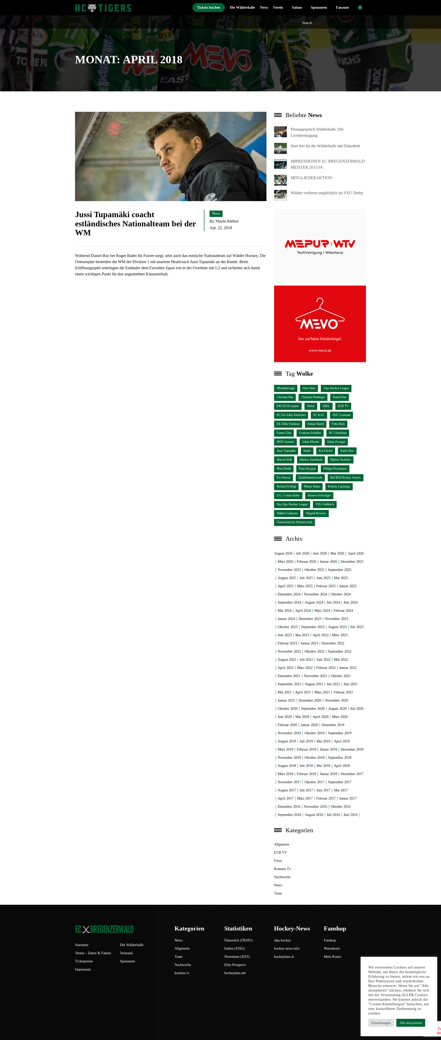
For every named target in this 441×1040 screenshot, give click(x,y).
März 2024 (322, 611)
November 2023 (336, 619)
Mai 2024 (284, 611)
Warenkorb (332, 948)
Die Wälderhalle (242, 7)
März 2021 (322, 692)
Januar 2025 (348, 586)
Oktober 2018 (314, 758)
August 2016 (314, 815)
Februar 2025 (326, 586)
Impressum (83, 969)
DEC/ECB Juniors (288, 406)
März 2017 (305, 798)
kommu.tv (282, 869)
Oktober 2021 (341, 676)
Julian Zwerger (336, 442)
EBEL (326, 406)
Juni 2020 (285, 717)
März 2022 (305, 668)
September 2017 (339, 782)
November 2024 (315, 594)
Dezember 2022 (333, 643)
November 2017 (289, 782)
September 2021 (289, 684)
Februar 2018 (306, 774)
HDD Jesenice (285, 442)
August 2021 (314, 684)
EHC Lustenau (341, 415)
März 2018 (285, 774)
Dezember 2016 (289, 807)
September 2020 (313, 709)
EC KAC (319, 415)
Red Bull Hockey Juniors (345, 477)
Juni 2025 (323, 578)
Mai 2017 (341, 790)
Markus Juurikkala (311, 459)
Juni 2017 (323, 790)
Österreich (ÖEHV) (238, 940)
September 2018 (339, 758)
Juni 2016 (351, 815)
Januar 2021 (286, 700)
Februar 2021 (343, 692)
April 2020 (320, 717)
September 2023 (313, 627)
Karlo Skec (347, 450)
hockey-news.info (287, 948)
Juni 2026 (320, 553)
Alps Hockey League (336, 388)
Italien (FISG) (234, 948)
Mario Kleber (227, 221)
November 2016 (315, 807)
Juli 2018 (306, 766)
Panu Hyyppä (307, 468)
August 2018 (287, 766)
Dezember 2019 (333, 725)
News (264, 7)
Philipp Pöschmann (335, 468)
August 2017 (287, 790)
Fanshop (330, 940)
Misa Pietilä (284, 468)
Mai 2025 (341, 578)
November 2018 (289, 758)
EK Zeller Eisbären (288, 424)
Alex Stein (309, 388)
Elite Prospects (235, 965)
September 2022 (339, 651)
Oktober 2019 (314, 733)
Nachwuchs (282, 877)
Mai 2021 (284, 692)
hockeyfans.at (284, 957)
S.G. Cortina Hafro (288, 495)
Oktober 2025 (314, 570)
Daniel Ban (339, 397)
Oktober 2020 (288, 709)
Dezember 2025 (352, 562)
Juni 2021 (351, 684)
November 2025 (289, 570)
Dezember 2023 (310, 619)
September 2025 (339, 570)
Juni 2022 (323, 660)
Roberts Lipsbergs (339, 486)
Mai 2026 (337, 553)
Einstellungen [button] (381, 1023)
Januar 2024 (286, 619)
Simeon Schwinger (319, 495)
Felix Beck (338, 424)
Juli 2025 (306, 578)
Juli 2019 (306, 741)
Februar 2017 (326, 798)
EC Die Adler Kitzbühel (291, 415)
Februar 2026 (306, 562)
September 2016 (289, 815)
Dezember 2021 (289, 676)
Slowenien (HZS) (237, 957)
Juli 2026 (302, 553)
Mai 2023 (302, 635)
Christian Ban (285, 397)
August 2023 (337, 627)
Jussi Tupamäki (286, 450)
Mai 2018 (323, 766)
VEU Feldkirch (324, 504)
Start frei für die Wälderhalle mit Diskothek (325, 146)
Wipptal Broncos (316, 513)
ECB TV (343, 406)
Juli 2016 (333, 815)
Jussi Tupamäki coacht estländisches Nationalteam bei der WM (135, 223)
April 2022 (285, 668)
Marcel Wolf (284, 459)
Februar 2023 (287, 643)
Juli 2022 (306, 660)
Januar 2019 (328, 749)
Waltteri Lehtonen (287, 513)
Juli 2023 (356, 627)
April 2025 (285, 586)
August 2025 (287, 578)
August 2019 (287, 741)
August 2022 (287, 660)
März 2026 (285, 562)
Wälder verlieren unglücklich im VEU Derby (327, 193)
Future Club (284, 433)
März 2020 (340, 717)
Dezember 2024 (289, 594)
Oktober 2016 (341, 807)
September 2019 (339, 733)
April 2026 (356, 553)
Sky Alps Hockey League (292, 504)
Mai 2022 (341, 660)
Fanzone (342, 7)
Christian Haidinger (313, 397)
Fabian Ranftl (316, 424)
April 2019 (342, 741)
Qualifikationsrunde (310, 477)
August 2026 (283, 553)
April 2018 (342, 766)
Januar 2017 (348, 798)
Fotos (278, 861)
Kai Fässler (326, 450)
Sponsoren (319, 7)
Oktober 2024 (341, 594)
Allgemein (281, 844)
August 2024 (314, 602)
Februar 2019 (306, 749)
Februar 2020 (287, 725)
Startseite (81, 945)
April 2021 (303, 692)
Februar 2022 (326, 668)
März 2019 (285, 749)
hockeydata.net (235, 973)
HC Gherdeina (338, 433)
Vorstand (126, 953)
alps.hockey (282, 940)
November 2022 (289, 651)
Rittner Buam (312, 486)
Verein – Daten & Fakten (93, 953)
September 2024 (289, 602)
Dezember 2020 (310, 700)
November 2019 (289, 733)
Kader (307, 450)
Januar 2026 (328, 562)
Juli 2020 (356, 709)
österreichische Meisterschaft (294, 522)
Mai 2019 (323, 741)
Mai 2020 (302, 717)
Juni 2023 (285, 635)
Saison (297, 7)
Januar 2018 (328, 774)
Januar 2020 (309, 725)
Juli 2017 (306, 790)
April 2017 (285, 798)
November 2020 (336, 700)
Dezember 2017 (352, 774)
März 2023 (340, 635)
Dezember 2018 (352, 749)
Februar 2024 (343, 611)
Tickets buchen (208, 7)
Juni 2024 (351, 602)
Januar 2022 (348, 668)
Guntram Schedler (310, 433)
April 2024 (303, 611)
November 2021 (315, 676)
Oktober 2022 (314, 651)
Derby (311, 406)
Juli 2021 (333, 684)
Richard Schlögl (286, 486)
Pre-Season (283, 477)
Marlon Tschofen (340, 459)
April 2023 (320, 635)
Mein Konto (332, 957)
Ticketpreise (84, 961)
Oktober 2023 (288, 627)
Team (278, 893)
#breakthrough (286, 388)
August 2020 (337, 709)
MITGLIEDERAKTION (311, 178)
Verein (278, 7)
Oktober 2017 (314, 782)
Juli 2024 (333, 602)
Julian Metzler (310, 442)
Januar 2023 (309, 643)
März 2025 (305, 586)
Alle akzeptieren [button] (410, 1023)
